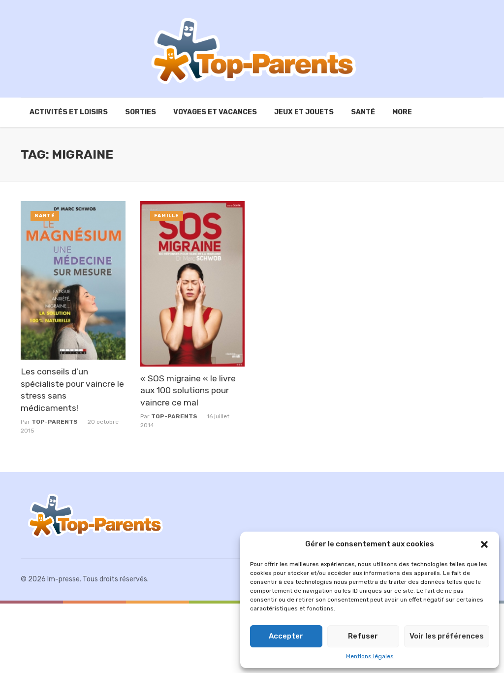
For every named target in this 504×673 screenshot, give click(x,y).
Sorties (140, 112)
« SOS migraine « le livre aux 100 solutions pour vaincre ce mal (188, 390)
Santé (363, 112)
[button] (484, 544)
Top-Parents (55, 421)
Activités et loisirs (69, 112)
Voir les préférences (447, 636)
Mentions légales (370, 656)
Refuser (363, 636)
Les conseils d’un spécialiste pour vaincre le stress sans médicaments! (72, 390)
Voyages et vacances (215, 112)
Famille (166, 216)
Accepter (286, 636)
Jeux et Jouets (304, 112)
